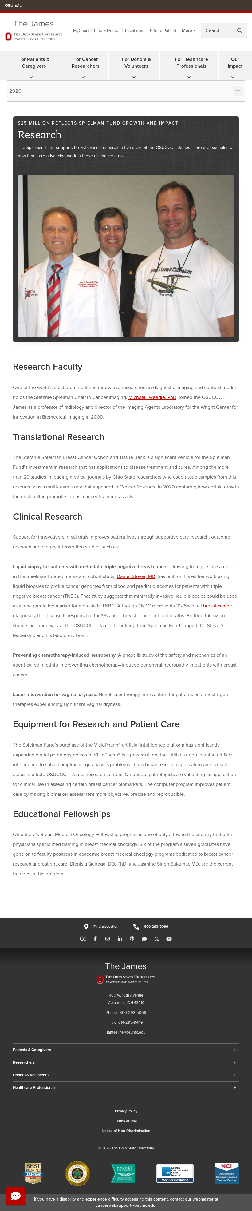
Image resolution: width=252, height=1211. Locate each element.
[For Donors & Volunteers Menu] (134, 77)
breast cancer (217, 606)
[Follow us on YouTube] (169, 939)
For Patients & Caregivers (33, 62)
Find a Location (105, 926)
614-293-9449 (130, 1022)
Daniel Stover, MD (136, 576)
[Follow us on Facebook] (95, 939)
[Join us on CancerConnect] (83, 939)
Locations (134, 30)
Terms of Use (126, 1121)
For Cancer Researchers (86, 62)
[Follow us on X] (156, 939)
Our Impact (235, 62)
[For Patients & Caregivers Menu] (31, 77)
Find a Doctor (107, 30)
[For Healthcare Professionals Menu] (189, 77)
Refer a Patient (162, 30)
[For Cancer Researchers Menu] (83, 77)
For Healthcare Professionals (191, 62)
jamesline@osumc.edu (126, 1032)
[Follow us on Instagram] (107, 939)
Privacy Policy (126, 1111)
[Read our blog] (144, 939)
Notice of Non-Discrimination (126, 1131)
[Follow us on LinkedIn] (120, 939)
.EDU (13, 5)
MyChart (81, 30)
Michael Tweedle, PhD (152, 397)
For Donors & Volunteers (136, 62)
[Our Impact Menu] (233, 77)
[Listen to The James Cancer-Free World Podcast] (132, 939)
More (187, 30)
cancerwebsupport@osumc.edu (126, 1205)
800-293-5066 (156, 926)
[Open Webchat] (15, 1196)
